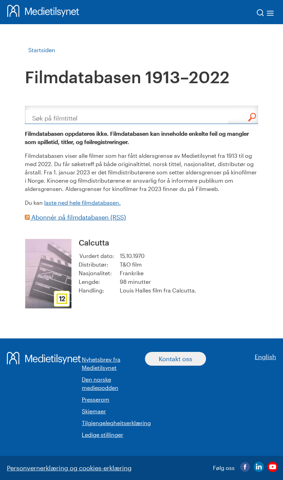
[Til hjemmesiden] (43, 12)
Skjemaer (94, 411)
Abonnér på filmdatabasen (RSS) (78, 217)
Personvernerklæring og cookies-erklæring (69, 468)
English (265, 357)
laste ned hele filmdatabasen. (82, 202)
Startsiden (41, 50)
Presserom (95, 399)
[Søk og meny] (265, 14)
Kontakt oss (175, 359)
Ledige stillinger (102, 434)
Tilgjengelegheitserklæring (116, 423)
